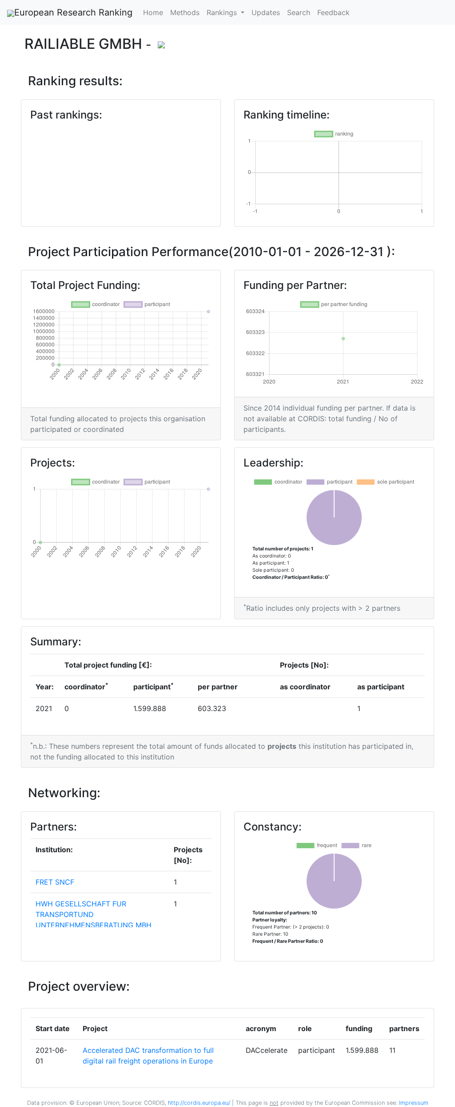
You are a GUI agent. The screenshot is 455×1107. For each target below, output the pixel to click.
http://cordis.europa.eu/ (199, 1102)
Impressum (412, 1102)
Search (298, 12)
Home (153, 12)
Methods (185, 12)
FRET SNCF (55, 882)
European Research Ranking (73, 12)
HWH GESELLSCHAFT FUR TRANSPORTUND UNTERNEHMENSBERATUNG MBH (94, 914)
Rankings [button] (223, 12)
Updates (265, 12)
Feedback (333, 12)
